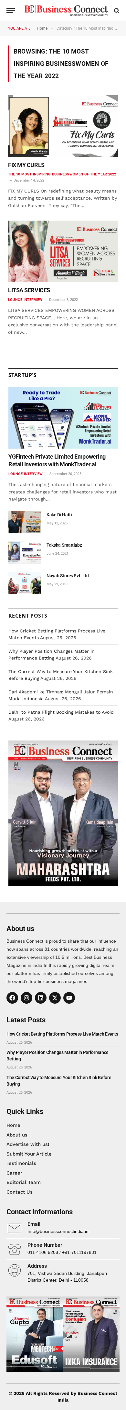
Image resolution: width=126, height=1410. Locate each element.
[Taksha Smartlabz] (24, 552)
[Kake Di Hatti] (24, 522)
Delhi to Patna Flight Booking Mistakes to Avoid (61, 712)
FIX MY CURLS (26, 165)
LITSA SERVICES (29, 290)
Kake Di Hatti (59, 514)
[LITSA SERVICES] (63, 251)
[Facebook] (12, 998)
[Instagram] (26, 998)
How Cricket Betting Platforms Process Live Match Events (62, 1034)
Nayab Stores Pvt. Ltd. (68, 575)
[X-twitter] (55, 998)
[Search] (116, 10)
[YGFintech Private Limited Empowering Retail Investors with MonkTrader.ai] (63, 418)
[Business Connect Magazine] (66, 10)
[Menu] (10, 10)
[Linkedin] (41, 998)
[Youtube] (69, 998)
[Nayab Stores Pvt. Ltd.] (24, 583)
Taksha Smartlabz (64, 545)
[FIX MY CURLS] (63, 126)
